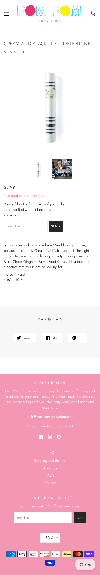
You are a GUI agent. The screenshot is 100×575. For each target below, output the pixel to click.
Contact (50, 483)
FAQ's (50, 475)
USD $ (48, 537)
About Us (50, 468)
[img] (41, 436)
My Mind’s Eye (16, 52)
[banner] (49, 13)
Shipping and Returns (50, 460)
